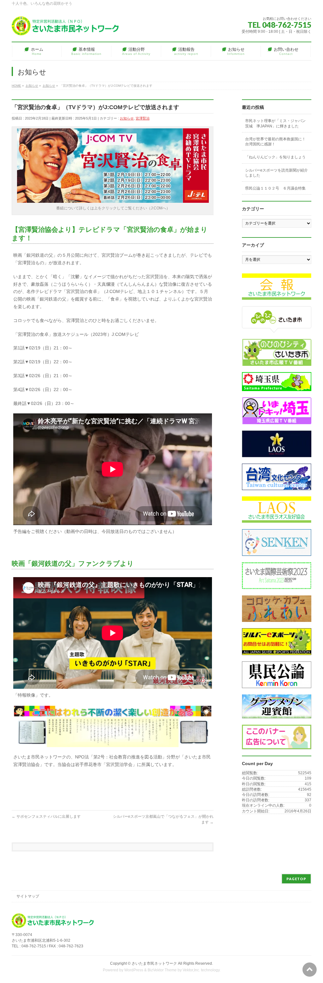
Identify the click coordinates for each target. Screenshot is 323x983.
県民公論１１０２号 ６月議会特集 (275, 188)
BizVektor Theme (162, 970)
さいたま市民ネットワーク (154, 963)
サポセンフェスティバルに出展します (46, 816)
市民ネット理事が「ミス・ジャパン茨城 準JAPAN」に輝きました (275, 123)
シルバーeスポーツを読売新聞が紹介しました (276, 173)
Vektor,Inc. (191, 970)
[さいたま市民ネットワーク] (65, 28)
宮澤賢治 (143, 118)
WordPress (133, 970)
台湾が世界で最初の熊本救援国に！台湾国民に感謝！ (275, 141)
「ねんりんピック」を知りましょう (275, 157)
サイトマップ (27, 896)
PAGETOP (296, 879)
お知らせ (127, 118)
